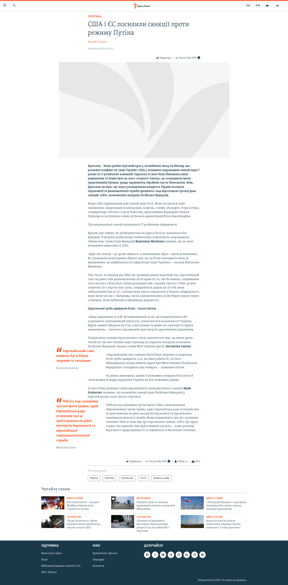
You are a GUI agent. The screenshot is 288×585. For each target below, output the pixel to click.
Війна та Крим (75, 498)
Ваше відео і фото (51, 553)
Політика (95, 16)
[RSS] (187, 555)
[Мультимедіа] (267, 5)
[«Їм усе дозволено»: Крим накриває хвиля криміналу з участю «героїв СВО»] (52, 521)
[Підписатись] (202, 555)
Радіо (44, 559)
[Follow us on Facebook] (147, 555)
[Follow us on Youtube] (163, 555)
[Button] (164, 58)
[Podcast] (194, 555)
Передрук (98, 559)
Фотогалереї (143, 498)
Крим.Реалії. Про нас (105, 553)
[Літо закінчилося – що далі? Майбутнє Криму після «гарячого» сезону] (52, 502)
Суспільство (74, 517)
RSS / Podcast (49, 572)
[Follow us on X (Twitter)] (155, 555)
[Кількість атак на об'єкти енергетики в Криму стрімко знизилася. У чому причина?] (192, 521)
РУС (248, 5)
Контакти (98, 566)
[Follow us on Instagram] (179, 555)
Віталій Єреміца (97, 42)
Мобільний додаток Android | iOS (60, 566)
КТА (258, 5)
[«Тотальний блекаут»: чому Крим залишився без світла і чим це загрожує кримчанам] (192, 502)
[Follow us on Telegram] (171, 555)
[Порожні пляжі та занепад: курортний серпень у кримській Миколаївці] (122, 502)
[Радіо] (278, 5)
